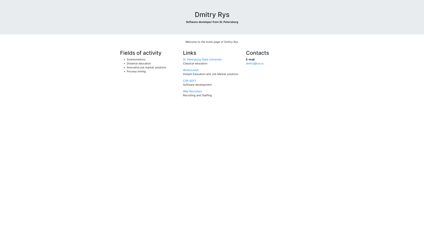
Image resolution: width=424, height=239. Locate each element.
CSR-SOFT (189, 80)
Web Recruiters (192, 91)
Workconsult (191, 70)
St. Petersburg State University (202, 59)
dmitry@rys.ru (255, 63)
